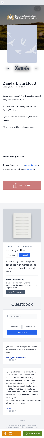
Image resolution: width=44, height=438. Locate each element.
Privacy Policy (15, 428)
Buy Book (24, 255)
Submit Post (22, 332)
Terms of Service (28, 428)
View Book (11, 255)
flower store (29, 168)
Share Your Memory (15, 292)
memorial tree (31, 165)
